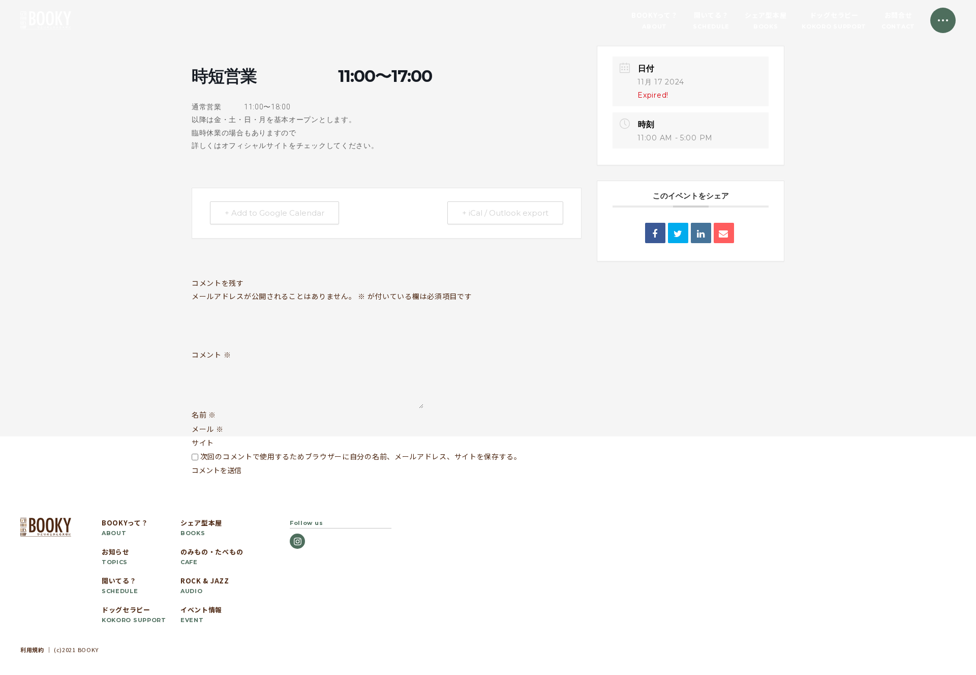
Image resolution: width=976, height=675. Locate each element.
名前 (204, 414)
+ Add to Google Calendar (274, 213)
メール (208, 429)
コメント (211, 355)
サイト (203, 442)
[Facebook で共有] (655, 233)
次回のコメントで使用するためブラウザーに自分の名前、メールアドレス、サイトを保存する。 (361, 456)
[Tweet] (678, 233)
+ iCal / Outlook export (505, 213)
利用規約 (32, 649)
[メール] (724, 233)
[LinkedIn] (701, 233)
